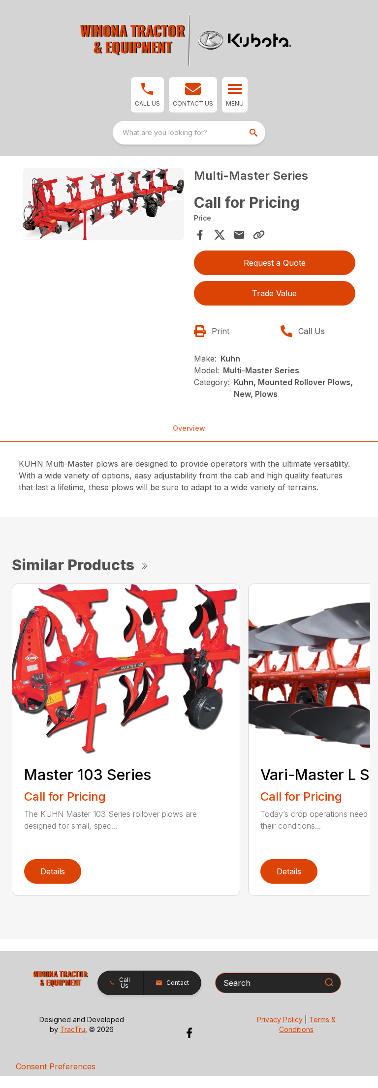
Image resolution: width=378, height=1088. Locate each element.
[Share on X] (219, 235)
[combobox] (189, 132)
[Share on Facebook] (200, 235)
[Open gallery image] (103, 204)
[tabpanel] (103, 206)
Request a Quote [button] (275, 263)
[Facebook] (189, 1033)
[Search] (329, 982)
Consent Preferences (55, 1066)
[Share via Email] (239, 235)
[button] (147, 95)
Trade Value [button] (274, 293)
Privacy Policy (280, 1019)
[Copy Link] (259, 235)
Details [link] (52, 871)
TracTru (72, 1029)
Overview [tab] (189, 428)
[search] (254, 132)
